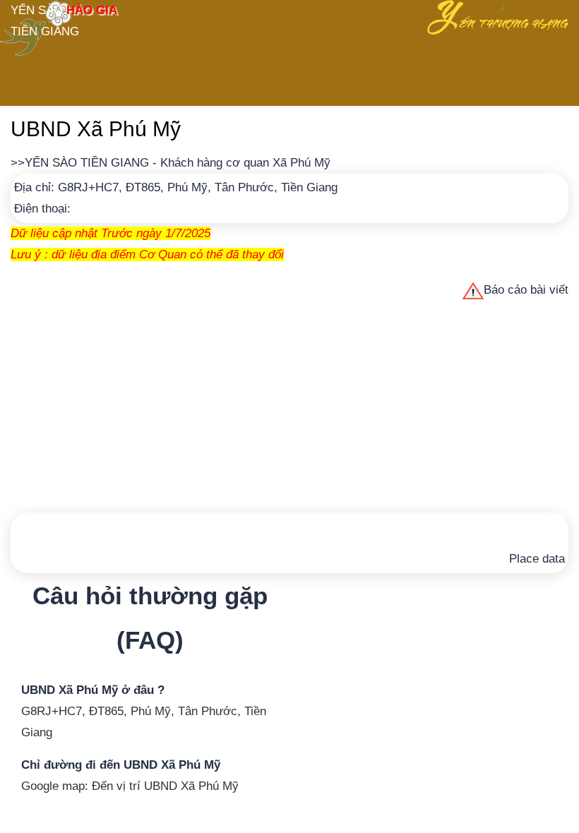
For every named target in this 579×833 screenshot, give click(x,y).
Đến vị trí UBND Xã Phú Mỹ (165, 786)
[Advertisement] (289, 406)
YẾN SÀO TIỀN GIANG (87, 162)
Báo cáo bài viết (526, 289)
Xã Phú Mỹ (301, 162)
